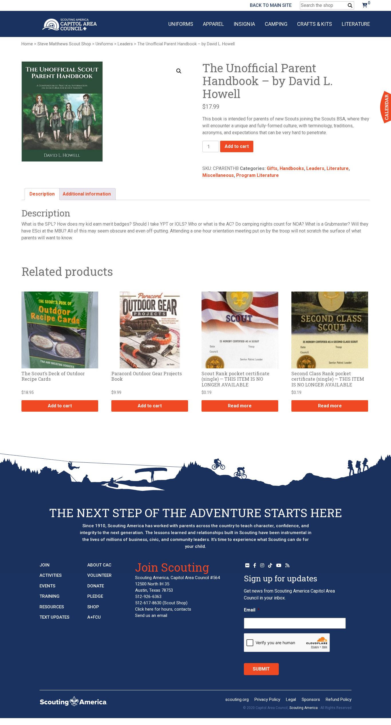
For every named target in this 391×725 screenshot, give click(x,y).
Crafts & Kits (314, 24)
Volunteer (99, 575)
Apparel (213, 24)
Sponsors (311, 699)
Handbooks (292, 168)
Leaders (125, 43)
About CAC (99, 565)
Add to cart (237, 146)
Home (27, 43)
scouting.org (237, 699)
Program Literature (257, 175)
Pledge (95, 596)
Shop (93, 606)
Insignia (244, 24)
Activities (51, 575)
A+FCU (94, 617)
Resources (52, 606)
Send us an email (151, 615)
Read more (240, 406)
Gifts (272, 168)
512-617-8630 (148, 602)
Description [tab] (42, 194)
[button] (179, 71)
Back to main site (271, 5)
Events (47, 586)
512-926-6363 (148, 596)
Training (50, 596)
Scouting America (303, 708)
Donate (95, 586)
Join (45, 565)
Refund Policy (338, 699)
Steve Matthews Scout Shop (64, 43)
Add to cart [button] (60, 406)
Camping (276, 24)
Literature (356, 24)
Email (252, 610)
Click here (144, 609)
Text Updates (54, 617)
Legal (291, 699)
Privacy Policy (267, 699)
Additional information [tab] (87, 194)
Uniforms (180, 24)
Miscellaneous (218, 175)
